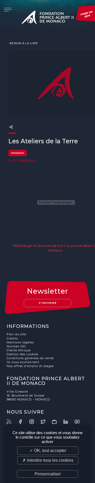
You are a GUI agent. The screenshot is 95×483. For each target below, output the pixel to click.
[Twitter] (46, 421)
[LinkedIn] (68, 421)
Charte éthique (19, 350)
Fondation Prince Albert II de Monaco (47, 18)
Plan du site (16, 334)
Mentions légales (20, 342)
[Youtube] (80, 421)
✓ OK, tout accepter (48, 450)
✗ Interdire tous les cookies (47, 460)
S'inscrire (47, 302)
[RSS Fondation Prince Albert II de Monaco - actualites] (12, 421)
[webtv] (57, 421)
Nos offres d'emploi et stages (30, 366)
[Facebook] (23, 421)
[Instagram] (34, 421)
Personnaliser (48, 474)
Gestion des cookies (22, 354)
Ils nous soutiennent (23, 362)
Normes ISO (16, 346)
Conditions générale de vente (30, 358)
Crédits (12, 338)
